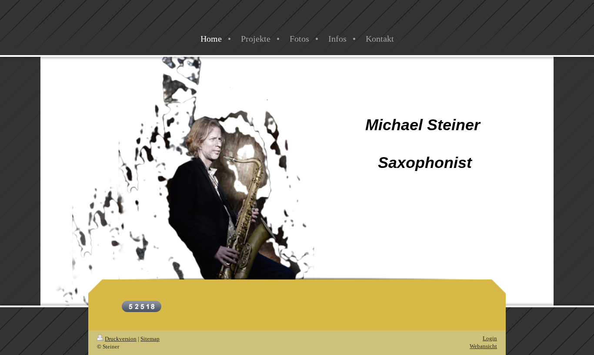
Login (490, 338)
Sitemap (150, 338)
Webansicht (483, 346)
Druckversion (121, 338)
